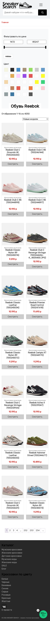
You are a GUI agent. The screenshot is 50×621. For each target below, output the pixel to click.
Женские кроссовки (12, 553)
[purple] (24, 75)
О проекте (7, 610)
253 (31, 530)
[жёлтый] (36, 82)
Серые (5, 591)
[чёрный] (30, 94)
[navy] (43, 69)
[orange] (12, 75)
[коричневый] (12, 88)
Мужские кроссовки (12, 549)
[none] (6, 75)
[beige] (6, 69)
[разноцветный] (36, 88)
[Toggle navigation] (41, 4)
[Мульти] (24, 88)
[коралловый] (6, 88)
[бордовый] (24, 82)
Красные (6, 598)
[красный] (18, 88)
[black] (12, 69)
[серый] (6, 94)
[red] (30, 75)
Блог (4, 568)
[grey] (36, 69)
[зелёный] (43, 82)
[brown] (24, 69)
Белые (5, 579)
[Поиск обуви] (42, 12)
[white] (36, 75)
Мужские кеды (9, 559)
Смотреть (13, 164)
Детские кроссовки (12, 556)
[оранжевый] (30, 88)
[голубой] (30, 82)
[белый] (12, 82)
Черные (5, 582)
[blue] (18, 69)
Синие (5, 588)
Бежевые (6, 585)
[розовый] (43, 88)
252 (25, 530)
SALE (4, 565)
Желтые (6, 601)
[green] (30, 69)
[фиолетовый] (18, 94)
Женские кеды (9, 562)
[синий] (12, 94)
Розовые (6, 595)
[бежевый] (6, 82)
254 (38, 530)
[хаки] (24, 94)
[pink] (18, 75)
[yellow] (43, 75)
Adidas (8, 56)
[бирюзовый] (18, 82)
